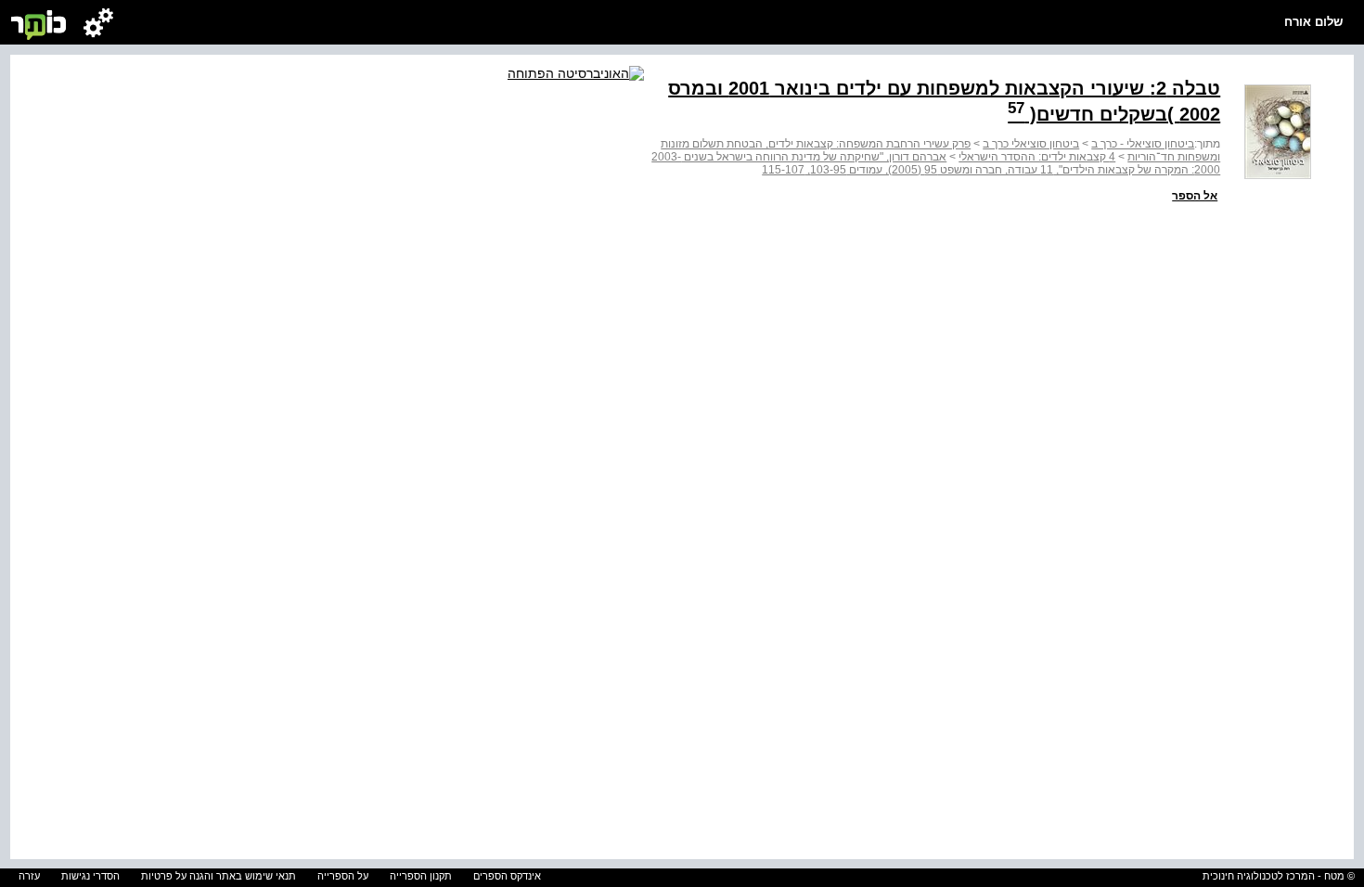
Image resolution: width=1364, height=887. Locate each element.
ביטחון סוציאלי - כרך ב (1142, 143)
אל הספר (1194, 195)
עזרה (29, 875)
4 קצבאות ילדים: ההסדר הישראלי (1037, 156)
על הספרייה (342, 875)
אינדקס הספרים (507, 875)
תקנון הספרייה (421, 875)
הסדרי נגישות (90, 875)
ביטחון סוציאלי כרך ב (1031, 143)
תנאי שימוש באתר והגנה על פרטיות (218, 875)
